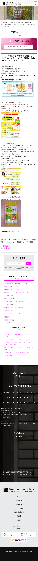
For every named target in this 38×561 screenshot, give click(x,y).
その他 (6, 323)
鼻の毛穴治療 (8, 355)
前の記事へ (6, 246)
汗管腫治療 (7, 305)
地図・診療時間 (19, 512)
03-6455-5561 (22, 385)
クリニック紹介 (19, 508)
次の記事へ (5, 248)
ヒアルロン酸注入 (9, 295)
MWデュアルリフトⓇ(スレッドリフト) (15, 292)
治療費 (19, 516)
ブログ (19, 520)
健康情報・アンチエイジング (12, 289)
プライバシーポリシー (19, 526)
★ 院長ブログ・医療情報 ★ (20, 240)
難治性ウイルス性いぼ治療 (12, 314)
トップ (19, 496)
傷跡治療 (7, 311)
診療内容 (19, 504)
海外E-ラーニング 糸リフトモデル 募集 (16, 352)
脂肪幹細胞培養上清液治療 (12, 308)
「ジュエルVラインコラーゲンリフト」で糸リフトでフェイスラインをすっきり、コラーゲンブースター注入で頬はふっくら (18, 342)
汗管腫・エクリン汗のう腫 (12, 302)
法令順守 (19, 528)
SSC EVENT (7, 320)
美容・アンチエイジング (11, 286)
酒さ (5, 317)
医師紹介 (19, 500)
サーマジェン (8, 299)
